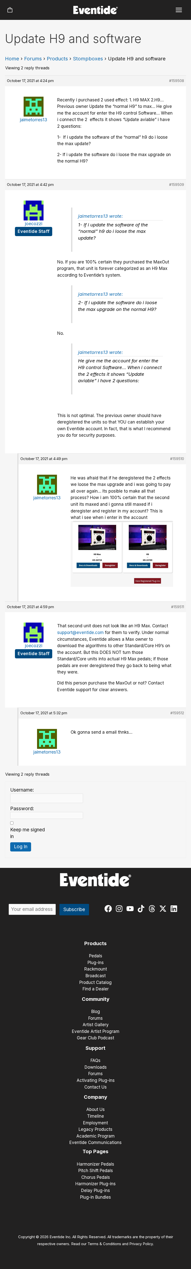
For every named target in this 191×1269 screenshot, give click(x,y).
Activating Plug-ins (96, 1080)
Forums (33, 59)
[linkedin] (175, 908)
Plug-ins (96, 962)
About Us (95, 1109)
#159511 (177, 606)
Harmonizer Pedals (95, 1164)
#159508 (176, 80)
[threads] (153, 908)
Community (95, 999)
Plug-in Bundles (95, 1197)
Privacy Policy (141, 1244)
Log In (20, 846)
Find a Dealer (96, 988)
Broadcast (96, 975)
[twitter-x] (164, 908)
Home (12, 59)
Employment (95, 1122)
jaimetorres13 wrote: (100, 216)
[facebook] (109, 908)
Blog (95, 1011)
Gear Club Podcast (95, 1037)
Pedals (95, 955)
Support (95, 1048)
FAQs (95, 1060)
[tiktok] (142, 908)
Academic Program (95, 1136)
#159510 (177, 458)
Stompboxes (88, 59)
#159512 (177, 713)
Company (95, 1097)
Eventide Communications (95, 1142)
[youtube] (131, 908)
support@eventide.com (80, 632)
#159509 (176, 184)
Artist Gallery (96, 1024)
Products (57, 59)
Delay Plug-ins (95, 1190)
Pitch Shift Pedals (95, 1170)
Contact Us (95, 1087)
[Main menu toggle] (179, 10)
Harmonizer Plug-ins (95, 1183)
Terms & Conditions (104, 1244)
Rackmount (95, 969)
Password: (22, 808)
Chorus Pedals (95, 1177)
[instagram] (120, 908)
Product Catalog (95, 982)
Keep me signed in (27, 833)
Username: (22, 790)
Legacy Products (95, 1129)
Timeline (95, 1116)
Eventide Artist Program (95, 1031)
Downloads (96, 1067)
